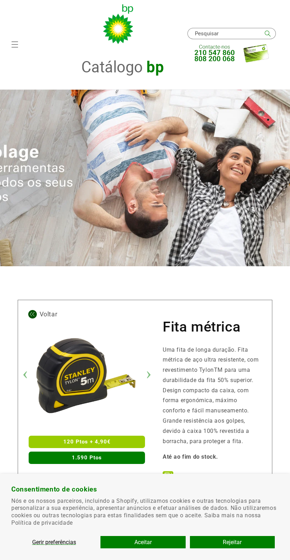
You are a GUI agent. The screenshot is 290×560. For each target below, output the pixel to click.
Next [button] (148, 376)
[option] (86, 375)
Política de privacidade (42, 522)
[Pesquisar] (268, 33)
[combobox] (232, 33)
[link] (145, 300)
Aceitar (143, 542)
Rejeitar (232, 542)
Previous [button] (25, 376)
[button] (15, 44)
